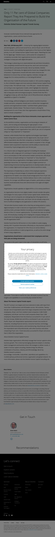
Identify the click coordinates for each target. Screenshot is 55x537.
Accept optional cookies (27, 281)
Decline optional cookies (27, 284)
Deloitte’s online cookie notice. (36, 274)
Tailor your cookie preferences (27, 288)
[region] (27, 268)
